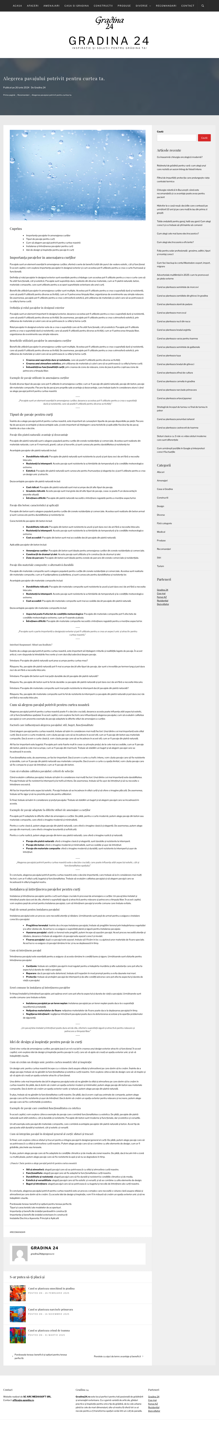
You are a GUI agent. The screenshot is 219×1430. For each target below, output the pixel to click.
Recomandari (166, 5)
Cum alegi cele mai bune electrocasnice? (178, 233)
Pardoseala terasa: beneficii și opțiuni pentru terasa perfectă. (41, 1204)
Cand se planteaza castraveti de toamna (177, 427)
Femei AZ (162, 597)
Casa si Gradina (76, 5)
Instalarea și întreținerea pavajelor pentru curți (49, 246)
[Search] (202, 6)
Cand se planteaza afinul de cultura (175, 372)
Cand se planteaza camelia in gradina (176, 381)
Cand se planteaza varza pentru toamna (177, 338)
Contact (187, 5)
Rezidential (162, 600)
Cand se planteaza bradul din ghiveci (175, 364)
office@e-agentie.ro (23, 1400)
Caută (160, 131)
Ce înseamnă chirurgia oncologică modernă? (179, 157)
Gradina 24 (109, 40)
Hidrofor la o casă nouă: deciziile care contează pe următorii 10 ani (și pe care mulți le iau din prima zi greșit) (182, 209)
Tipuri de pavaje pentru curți (40, 239)
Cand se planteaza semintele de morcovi (177, 287)
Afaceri (33, 5)
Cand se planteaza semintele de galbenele (178, 347)
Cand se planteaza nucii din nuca (173, 321)
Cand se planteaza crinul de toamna (49, 1330)
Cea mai (161, 593)
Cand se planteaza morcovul (171, 312)
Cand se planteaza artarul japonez (174, 398)
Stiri (159, 557)
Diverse (142, 5)
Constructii (103, 5)
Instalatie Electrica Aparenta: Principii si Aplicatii (34, 1218)
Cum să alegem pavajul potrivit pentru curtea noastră (53, 242)
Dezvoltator (163, 604)
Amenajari (51, 5)
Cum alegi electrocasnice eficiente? (175, 242)
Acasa (17, 5)
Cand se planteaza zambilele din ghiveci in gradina (182, 295)
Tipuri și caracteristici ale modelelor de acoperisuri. (35, 1207)
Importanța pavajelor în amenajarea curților (48, 235)
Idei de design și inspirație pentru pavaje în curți (50, 249)
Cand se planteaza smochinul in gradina (51, 1288)
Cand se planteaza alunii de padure (174, 304)
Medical (161, 531)
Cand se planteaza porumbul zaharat (175, 419)
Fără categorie (164, 523)
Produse (124, 5)
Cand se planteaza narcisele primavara (50, 1309)
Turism (160, 566)
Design (160, 506)
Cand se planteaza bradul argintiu (174, 329)
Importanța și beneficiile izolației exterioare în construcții (38, 1214)
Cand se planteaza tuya (169, 355)
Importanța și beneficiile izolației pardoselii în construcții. (38, 1211)
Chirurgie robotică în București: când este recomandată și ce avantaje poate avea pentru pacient (181, 193)
